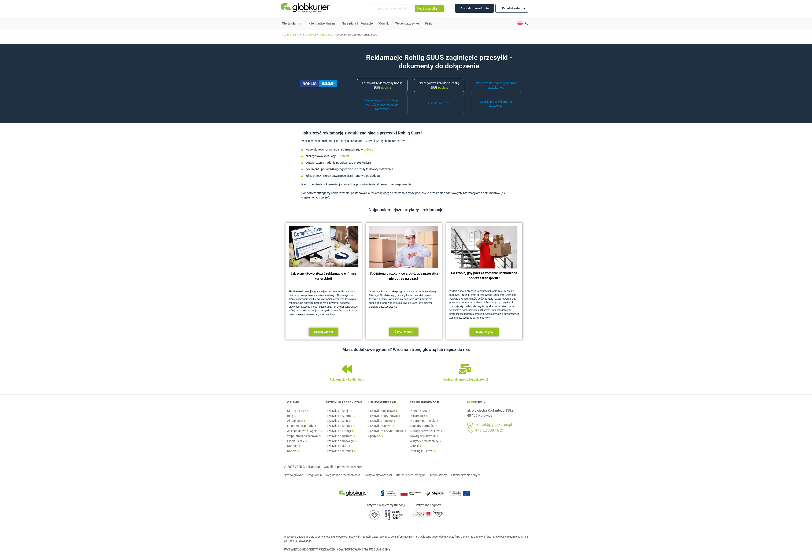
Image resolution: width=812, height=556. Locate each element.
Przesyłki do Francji (338, 431)
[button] (522, 24)
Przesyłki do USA (336, 446)
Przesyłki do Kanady (338, 426)
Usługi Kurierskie (382, 402)
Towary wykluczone (423, 436)
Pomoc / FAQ (418, 411)
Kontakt (292, 446)
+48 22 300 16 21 (489, 430)
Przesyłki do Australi (338, 416)
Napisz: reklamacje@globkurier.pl (465, 379)
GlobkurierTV (295, 441)
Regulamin (315, 475)
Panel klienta (511, 8)
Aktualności (295, 421)
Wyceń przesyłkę (407, 23)
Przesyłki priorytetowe (383, 416)
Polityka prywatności (378, 475)
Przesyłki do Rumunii (339, 451)
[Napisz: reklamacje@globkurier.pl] (465, 369)
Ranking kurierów (421, 451)
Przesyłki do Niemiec (338, 436)
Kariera (292, 451)
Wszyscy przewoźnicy (424, 441)
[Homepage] (305, 8)
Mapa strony (438, 475)
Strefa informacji (424, 402)
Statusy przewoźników (425, 431)
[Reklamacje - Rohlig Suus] (347, 369)
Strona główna (293, 475)
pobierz (369, 149)
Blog (290, 416)
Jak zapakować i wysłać (303, 431)
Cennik (384, 23)
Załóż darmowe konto (474, 8)
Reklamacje (417, 416)
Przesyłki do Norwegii (339, 441)
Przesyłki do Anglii (337, 411)
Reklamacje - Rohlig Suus (347, 379)
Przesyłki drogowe (380, 421)
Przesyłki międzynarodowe (385, 431)
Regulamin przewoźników (343, 475)
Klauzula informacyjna (411, 475)
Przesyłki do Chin (336, 421)
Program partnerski (422, 421)
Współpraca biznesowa (302, 436)
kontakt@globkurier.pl (493, 424)
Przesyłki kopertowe (381, 411)
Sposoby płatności (422, 426)
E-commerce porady (300, 426)
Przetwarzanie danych (466, 475)
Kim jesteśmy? (296, 411)
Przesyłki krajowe (379, 426)
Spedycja (374, 436)
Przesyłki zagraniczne (343, 402)
